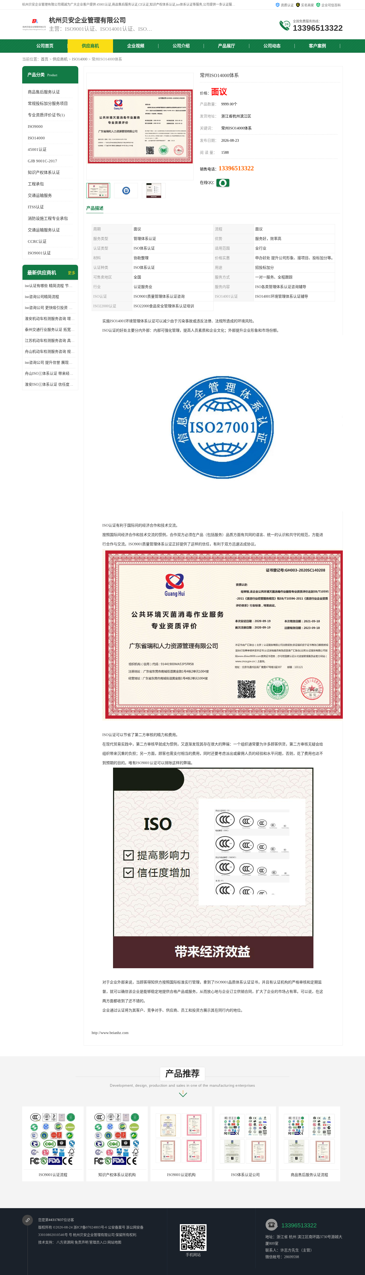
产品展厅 (226, 46)
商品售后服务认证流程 (245, 1175)
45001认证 (37, 149)
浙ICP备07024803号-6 (90, 1227)
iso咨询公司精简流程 (42, 297)
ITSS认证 (36, 207)
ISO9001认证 (39, 253)
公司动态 (272, 46)
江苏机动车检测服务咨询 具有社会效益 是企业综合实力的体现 (50, 341)
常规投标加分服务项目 (48, 103)
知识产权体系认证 (44, 172)
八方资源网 (65, 1242)
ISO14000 (79, 59)
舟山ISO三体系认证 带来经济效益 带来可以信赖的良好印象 (50, 374)
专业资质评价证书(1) (46, 115)
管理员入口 (98, 1242)
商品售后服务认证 (44, 92)
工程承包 (36, 184)
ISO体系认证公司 (181, 1175)
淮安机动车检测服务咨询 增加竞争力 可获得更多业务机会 (50, 319)
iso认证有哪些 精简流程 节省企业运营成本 (50, 286)
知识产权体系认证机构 (53, 1175)
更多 (71, 273)
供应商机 (90, 46)
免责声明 (81, 1242)
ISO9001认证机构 (117, 1175)
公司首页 (44, 46)
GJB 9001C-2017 (42, 161)
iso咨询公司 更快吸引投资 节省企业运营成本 (50, 308)
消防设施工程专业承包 (48, 218)
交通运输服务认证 (44, 230)
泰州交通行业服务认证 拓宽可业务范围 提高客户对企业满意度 (50, 330)
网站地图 (114, 1242)
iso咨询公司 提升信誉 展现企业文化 (50, 363)
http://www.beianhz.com (110, 1033)
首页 (44, 59)
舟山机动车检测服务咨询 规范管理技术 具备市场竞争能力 (50, 352)
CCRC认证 (37, 241)
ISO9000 (35, 126)
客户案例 (317, 46)
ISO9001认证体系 (309, 1175)
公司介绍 (181, 46)
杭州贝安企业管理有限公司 (94, 1235)
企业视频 (135, 46)
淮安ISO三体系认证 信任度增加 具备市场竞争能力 (50, 384)
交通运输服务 (40, 195)
